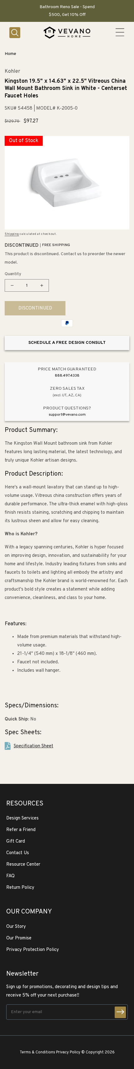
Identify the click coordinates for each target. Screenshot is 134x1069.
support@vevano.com (67, 414)
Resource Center (23, 865)
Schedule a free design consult (67, 342)
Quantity (13, 274)
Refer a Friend (21, 830)
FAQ (10, 876)
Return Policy (20, 888)
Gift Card (15, 841)
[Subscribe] (120, 1012)
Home (10, 54)
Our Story (16, 927)
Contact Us (17, 853)
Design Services (22, 818)
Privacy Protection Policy (32, 950)
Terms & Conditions (37, 1052)
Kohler (12, 72)
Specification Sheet (33, 746)
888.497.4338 (67, 375)
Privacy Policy (68, 1052)
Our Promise (18, 938)
